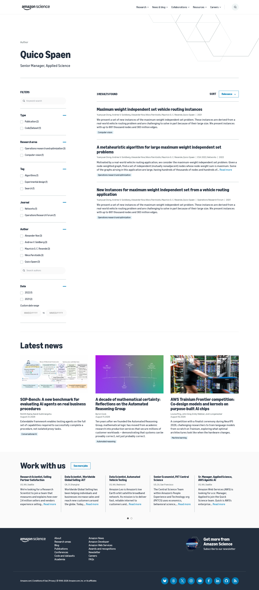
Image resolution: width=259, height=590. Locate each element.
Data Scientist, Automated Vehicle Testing (124, 478)
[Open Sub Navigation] (148, 7)
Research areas (62, 541)
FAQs (91, 559)
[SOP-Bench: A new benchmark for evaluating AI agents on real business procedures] (54, 374)
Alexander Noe (138, 114)
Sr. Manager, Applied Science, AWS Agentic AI (215, 478)
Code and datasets (64, 555)
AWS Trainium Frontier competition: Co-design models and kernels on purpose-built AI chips (203, 404)
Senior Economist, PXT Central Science (171, 478)
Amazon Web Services (100, 545)
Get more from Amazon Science (218, 541)
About (57, 538)
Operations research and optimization (114, 175)
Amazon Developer (99, 541)
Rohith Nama (26, 413)
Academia (59, 559)
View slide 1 (128, 518)
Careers (214, 7)
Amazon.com (26, 580)
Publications (61, 548)
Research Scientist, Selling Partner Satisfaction (35, 478)
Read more (226, 169)
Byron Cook (100, 413)
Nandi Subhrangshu (42, 413)
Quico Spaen (189, 114)
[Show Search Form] (235, 7)
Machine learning (179, 437)
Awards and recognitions (102, 548)
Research (141, 7)
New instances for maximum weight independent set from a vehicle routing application (163, 192)
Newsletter (94, 552)
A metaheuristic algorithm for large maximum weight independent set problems (159, 149)
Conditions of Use (40, 580)
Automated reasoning (106, 441)
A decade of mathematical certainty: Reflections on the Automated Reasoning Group (128, 404)
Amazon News (96, 538)
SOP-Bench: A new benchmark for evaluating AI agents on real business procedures (53, 404)
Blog (56, 545)
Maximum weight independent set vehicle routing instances (149, 109)
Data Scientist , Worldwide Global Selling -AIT (80, 478)
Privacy (52, 580)
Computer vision (105, 132)
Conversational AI (29, 434)
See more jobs (81, 465)
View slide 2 (131, 518)
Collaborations (179, 7)
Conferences (61, 552)
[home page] (35, 6)
